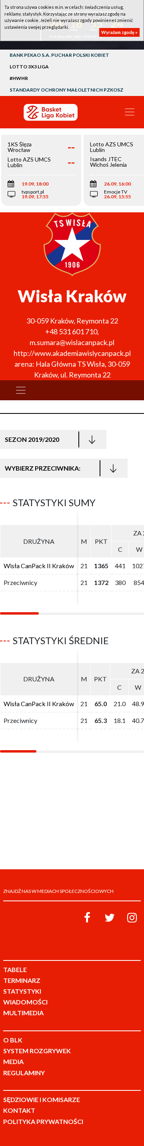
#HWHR (19, 78)
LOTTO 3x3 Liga (29, 67)
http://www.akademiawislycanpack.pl (72, 353)
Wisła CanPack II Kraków (39, 565)
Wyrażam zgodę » (119, 32)
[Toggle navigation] (129, 112)
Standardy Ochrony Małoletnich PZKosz (66, 90)
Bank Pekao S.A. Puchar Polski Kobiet (59, 55)
